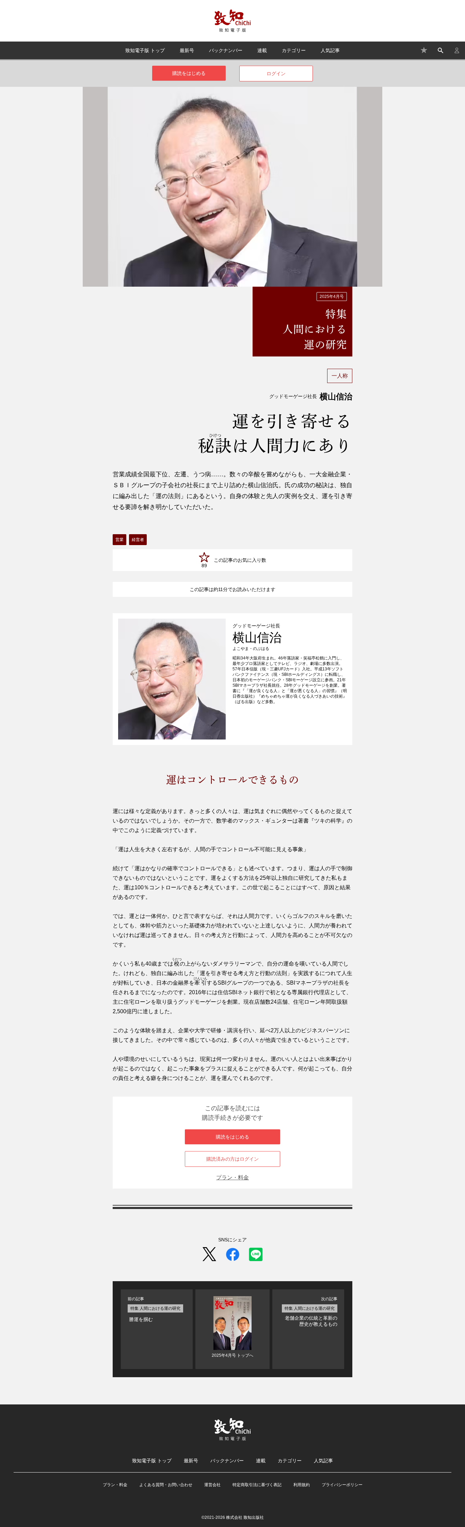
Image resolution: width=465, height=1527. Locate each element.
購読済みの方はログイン (232, 1159)
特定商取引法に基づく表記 (257, 1484)
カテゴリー (294, 50)
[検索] (440, 50)
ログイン (276, 73)
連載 (262, 50)
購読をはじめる (189, 73)
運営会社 (212, 1484)
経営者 (138, 539)
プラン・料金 (232, 1177)
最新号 (187, 50)
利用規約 (301, 1484)
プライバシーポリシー (342, 1484)
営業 (119, 539)
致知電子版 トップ (145, 50)
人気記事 (330, 50)
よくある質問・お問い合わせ (165, 1484)
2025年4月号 (332, 296)
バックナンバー (225, 50)
